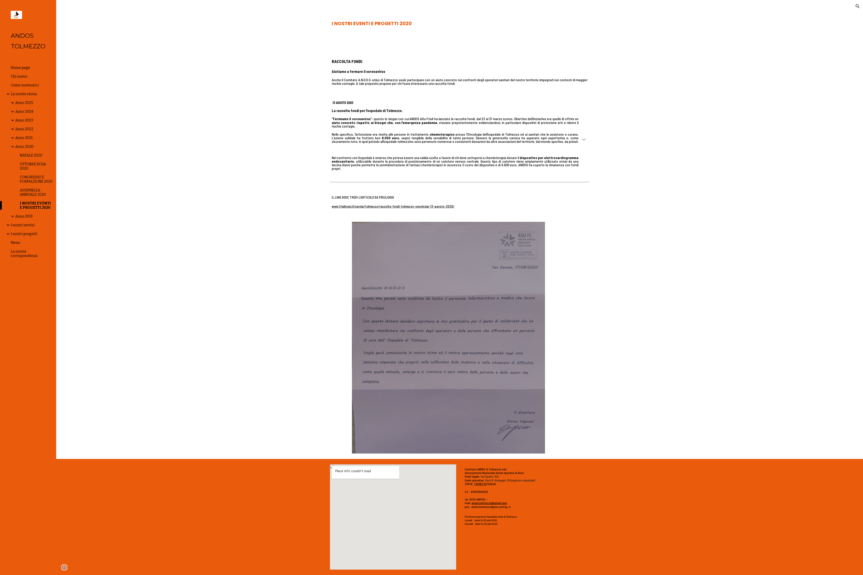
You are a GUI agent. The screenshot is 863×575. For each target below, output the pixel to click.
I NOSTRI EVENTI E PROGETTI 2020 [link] (35, 205)
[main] (459, 23)
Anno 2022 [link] (24, 129)
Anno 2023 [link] (24, 120)
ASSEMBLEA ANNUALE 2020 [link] (33, 192)
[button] (857, 6)
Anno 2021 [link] (24, 138)
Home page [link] (20, 67)
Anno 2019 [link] (24, 216)
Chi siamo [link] (19, 76)
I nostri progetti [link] (24, 234)
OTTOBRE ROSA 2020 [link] (33, 166)
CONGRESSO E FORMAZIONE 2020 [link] (36, 179)
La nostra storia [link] (24, 94)
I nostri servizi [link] (23, 225)
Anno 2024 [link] (24, 111)
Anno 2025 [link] (24, 103)
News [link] (15, 242)
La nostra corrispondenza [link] (24, 253)
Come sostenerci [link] (25, 85)
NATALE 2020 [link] (31, 155)
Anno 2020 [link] (24, 146)
